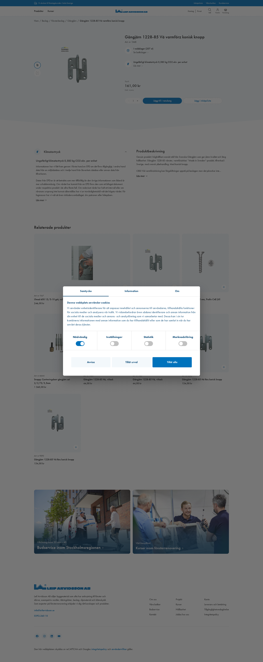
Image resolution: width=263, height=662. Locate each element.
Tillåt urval (131, 362)
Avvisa (91, 362)
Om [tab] (177, 291)
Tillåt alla (172, 362)
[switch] (114, 343)
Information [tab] (131, 291)
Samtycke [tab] (86, 291)
